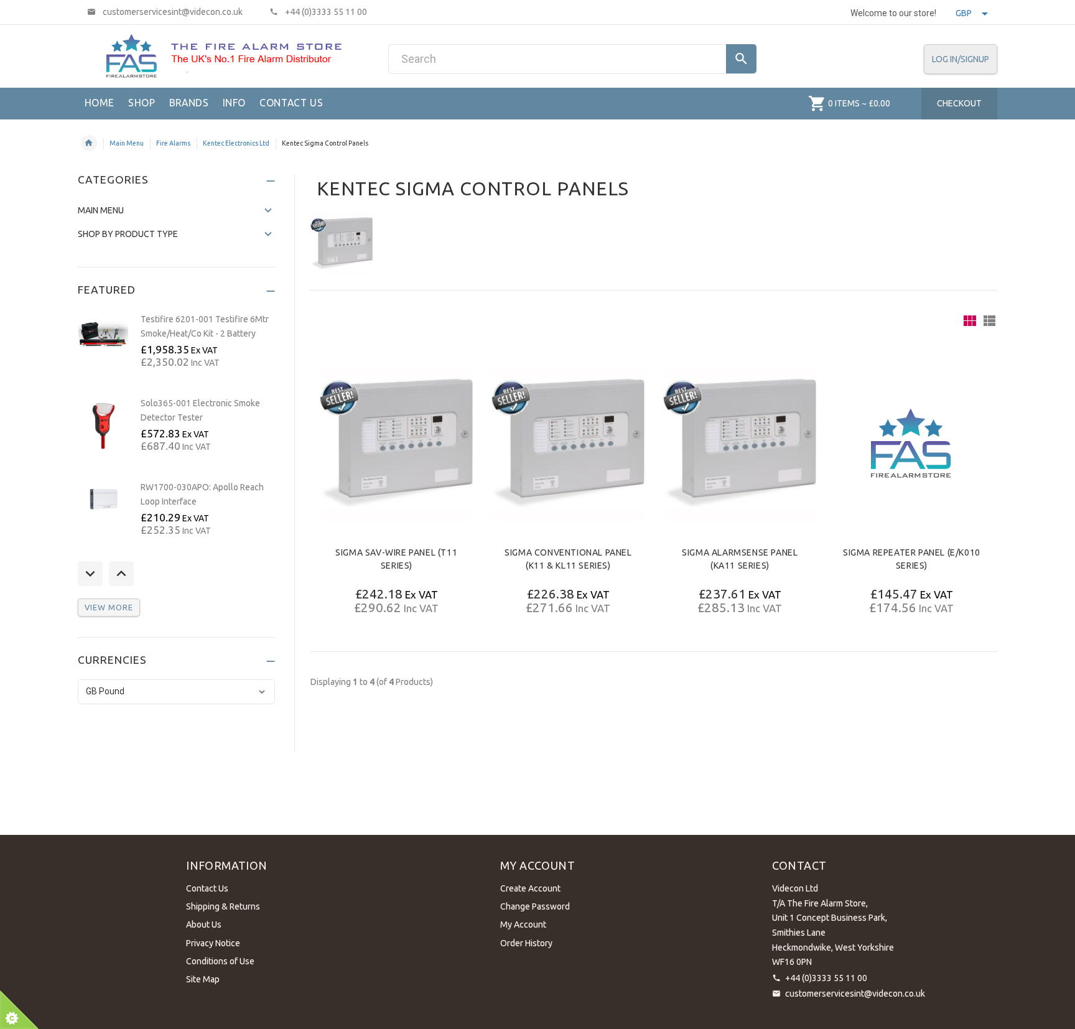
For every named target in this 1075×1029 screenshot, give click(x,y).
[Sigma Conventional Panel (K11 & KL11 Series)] (568, 444)
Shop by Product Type (128, 234)
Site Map (203, 979)
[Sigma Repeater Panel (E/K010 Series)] (912, 444)
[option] (177, 349)
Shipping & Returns (223, 906)
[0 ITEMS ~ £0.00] (817, 103)
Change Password (535, 906)
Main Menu (126, 143)
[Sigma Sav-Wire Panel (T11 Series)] (396, 444)
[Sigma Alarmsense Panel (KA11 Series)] (739, 444)
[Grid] (970, 320)
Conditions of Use (220, 961)
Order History (526, 943)
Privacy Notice (213, 943)
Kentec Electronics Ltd (236, 143)
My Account (523, 924)
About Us (203, 924)
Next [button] (121, 573)
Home (89, 143)
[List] (989, 320)
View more (109, 607)
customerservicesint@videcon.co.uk (855, 994)
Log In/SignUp (960, 59)
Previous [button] (90, 573)
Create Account (530, 888)
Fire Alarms (173, 143)
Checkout (959, 103)
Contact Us (207, 888)
